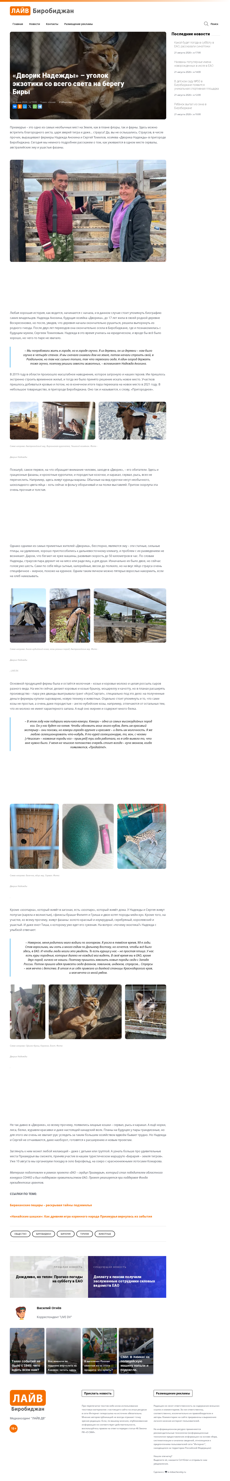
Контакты (52, 24)
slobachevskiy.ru (177, 1471)
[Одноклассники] (20, 106)
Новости (34, 24)
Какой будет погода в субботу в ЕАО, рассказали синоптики (194, 44)
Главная (18, 24)
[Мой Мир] (25, 106)
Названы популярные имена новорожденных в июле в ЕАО (193, 63)
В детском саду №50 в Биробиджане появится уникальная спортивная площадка (196, 85)
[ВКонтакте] (15, 106)
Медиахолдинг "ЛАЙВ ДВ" (27, 1418)
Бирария (66, 1233)
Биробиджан (43, 1233)
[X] (30, 106)
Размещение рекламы (78, 24)
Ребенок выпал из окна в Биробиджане (190, 106)
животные (105, 1233)
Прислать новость (98, 1393)
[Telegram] (40, 106)
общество (66, 102)
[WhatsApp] (35, 106)
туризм (84, 1233)
